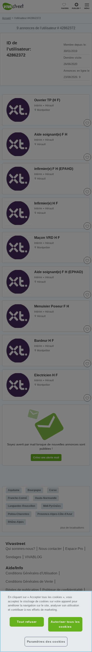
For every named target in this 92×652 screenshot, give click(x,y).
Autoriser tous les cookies (65, 624)
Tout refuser (27, 621)
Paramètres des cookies (46, 641)
